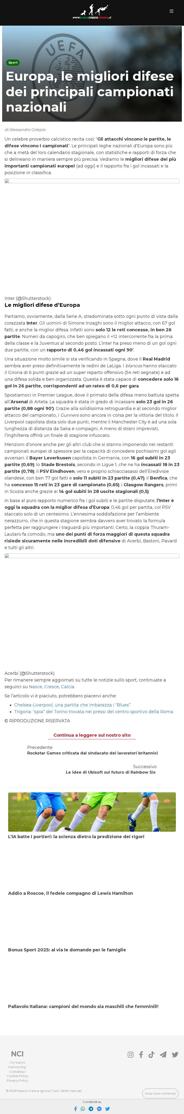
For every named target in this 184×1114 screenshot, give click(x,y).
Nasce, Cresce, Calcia (51, 686)
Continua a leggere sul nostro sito (92, 735)
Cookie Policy (17, 1076)
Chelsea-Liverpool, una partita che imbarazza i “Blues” (72, 705)
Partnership (17, 1067)
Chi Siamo (17, 1062)
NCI (17, 1053)
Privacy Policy (17, 1080)
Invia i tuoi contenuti (160, 1093)
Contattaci (17, 1071)
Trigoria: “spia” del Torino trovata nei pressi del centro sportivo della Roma (93, 711)
